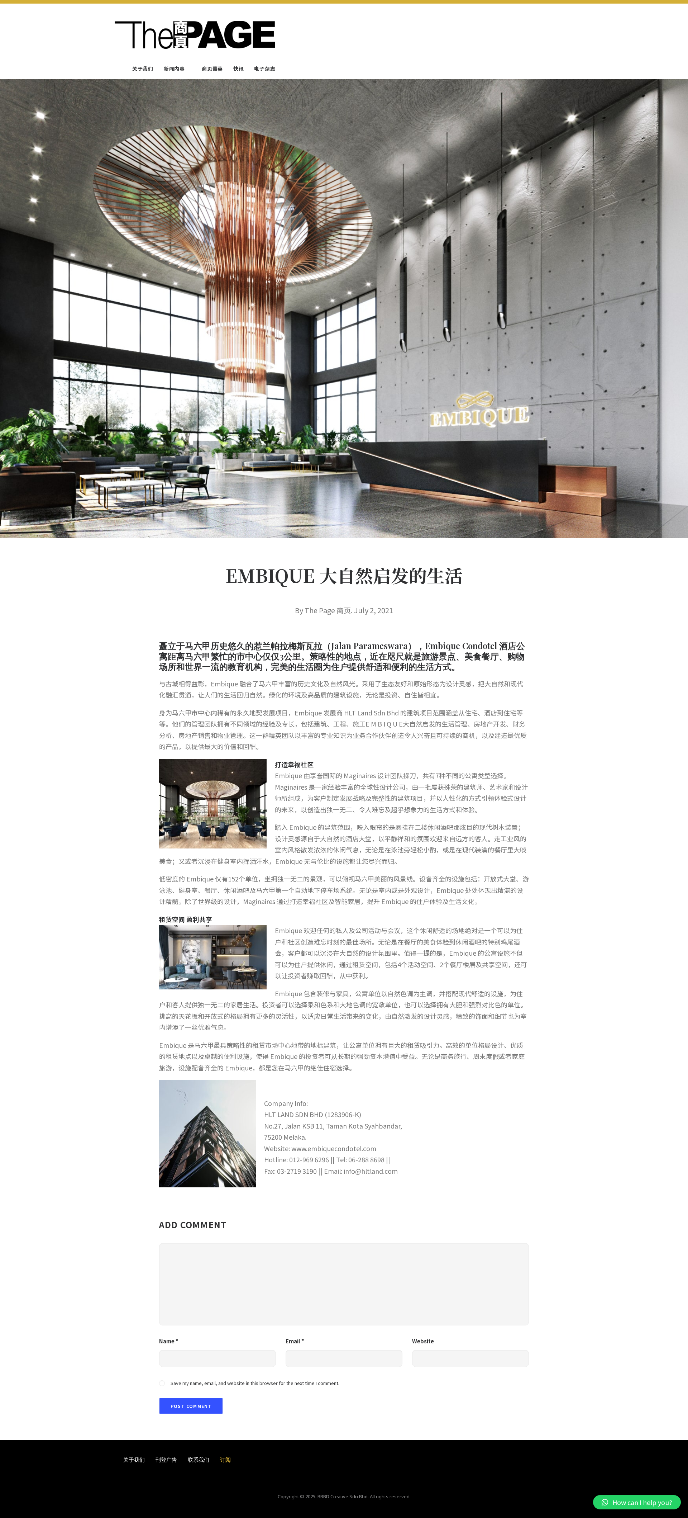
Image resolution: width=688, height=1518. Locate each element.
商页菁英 (212, 68)
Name (168, 1341)
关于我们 (142, 68)
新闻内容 (174, 68)
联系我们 (198, 1459)
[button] (637, 1502)
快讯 (238, 68)
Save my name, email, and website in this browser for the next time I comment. (255, 1383)
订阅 (225, 1459)
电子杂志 (264, 68)
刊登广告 (166, 1459)
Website (423, 1341)
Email (295, 1341)
